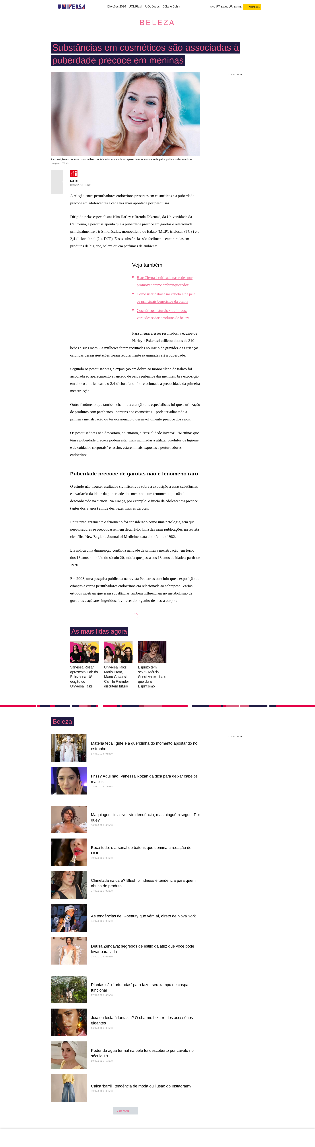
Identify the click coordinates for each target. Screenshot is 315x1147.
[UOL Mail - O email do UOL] (222, 7)
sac (212, 6)
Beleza (157, 22)
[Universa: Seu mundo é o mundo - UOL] (71, 6)
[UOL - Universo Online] (88, 6)
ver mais (123, 1110)
